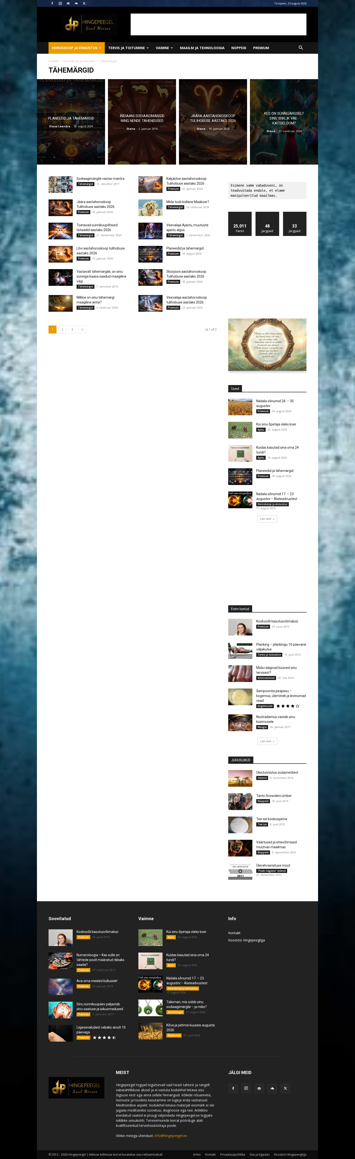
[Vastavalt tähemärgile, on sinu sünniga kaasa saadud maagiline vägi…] (61, 277)
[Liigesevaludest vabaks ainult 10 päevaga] (61, 1033)
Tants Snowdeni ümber (274, 796)
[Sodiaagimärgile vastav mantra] (61, 184)
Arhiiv (197, 1154)
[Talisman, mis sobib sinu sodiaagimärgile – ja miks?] (150, 1008)
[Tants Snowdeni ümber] (240, 801)
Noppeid (238, 47)
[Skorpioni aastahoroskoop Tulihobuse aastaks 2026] (150, 277)
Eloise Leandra (59, 126)
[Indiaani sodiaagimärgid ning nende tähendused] (142, 122)
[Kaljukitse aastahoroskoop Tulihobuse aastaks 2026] (150, 184)
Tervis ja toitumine (126, 47)
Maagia (262, 727)
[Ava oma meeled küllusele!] (61, 986)
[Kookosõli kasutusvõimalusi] (240, 627)
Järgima (267, 213)
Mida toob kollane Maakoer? (187, 202)
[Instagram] (60, 3)
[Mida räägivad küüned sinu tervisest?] (240, 673)
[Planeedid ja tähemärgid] (71, 122)
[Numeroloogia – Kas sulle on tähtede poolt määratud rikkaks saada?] (61, 961)
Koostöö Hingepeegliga (246, 940)
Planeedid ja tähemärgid (185, 248)
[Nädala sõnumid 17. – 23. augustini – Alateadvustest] (240, 500)
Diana (131, 128)
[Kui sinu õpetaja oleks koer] (240, 430)
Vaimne (162, 47)
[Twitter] (84, 3)
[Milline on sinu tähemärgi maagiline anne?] (61, 303)
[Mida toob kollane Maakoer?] (150, 207)
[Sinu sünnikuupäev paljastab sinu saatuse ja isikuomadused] (61, 1010)
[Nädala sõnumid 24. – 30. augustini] (240, 407)
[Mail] (68, 3)
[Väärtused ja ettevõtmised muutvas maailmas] (240, 848)
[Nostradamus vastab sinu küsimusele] (240, 722)
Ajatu (261, 429)
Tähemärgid (85, 184)
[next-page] (82, 329)
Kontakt (234, 933)
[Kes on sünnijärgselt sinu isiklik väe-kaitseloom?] (284, 122)
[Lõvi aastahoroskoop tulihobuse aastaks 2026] (61, 254)
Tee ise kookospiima (271, 819)
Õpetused (174, 1035)
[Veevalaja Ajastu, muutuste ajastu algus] (150, 231)
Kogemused (265, 706)
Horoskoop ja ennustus (74, 47)
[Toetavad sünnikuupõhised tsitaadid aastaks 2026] (61, 231)
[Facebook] (52, 3)
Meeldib (240, 213)
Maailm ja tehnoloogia (202, 47)
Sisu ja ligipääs (260, 1154)
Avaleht (54, 61)
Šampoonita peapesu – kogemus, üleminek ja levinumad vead (281, 696)
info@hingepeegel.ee (171, 1135)
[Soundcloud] (76, 3)
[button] (300, 48)
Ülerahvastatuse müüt (273, 865)
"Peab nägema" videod (272, 870)
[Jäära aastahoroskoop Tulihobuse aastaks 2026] (213, 122)
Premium (261, 47)
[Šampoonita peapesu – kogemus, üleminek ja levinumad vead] (240, 697)
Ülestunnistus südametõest (277, 772)
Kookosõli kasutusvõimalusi (277, 621)
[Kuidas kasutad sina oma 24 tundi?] (240, 453)
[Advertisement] (218, 24)
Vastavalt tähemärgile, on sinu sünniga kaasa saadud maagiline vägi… (101, 276)
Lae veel (265, 519)
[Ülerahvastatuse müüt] (240, 871)
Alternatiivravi (266, 678)
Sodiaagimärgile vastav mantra (100, 179)
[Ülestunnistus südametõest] (240, 778)
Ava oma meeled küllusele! (97, 981)
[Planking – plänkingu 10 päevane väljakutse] (240, 650)
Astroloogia (175, 1012)
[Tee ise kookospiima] (240, 825)
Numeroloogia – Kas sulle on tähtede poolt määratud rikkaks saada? (100, 960)
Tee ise (262, 824)
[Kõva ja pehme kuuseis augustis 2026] (150, 1031)
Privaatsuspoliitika (232, 1154)
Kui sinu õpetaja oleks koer (276, 424)
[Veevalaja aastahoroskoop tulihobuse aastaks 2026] (150, 303)
